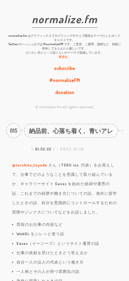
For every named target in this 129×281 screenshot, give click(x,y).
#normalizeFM (64, 80)
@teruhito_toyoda (29, 165)
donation (64, 92)
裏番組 (63, 56)
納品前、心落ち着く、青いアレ (71, 130)
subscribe (64, 68)
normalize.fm (65, 19)
